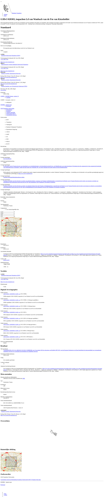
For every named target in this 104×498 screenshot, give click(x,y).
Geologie (8, 97)
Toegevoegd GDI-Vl (11, 113)
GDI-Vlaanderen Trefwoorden (7, 108)
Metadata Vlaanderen (17, 13)
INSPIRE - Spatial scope (6, 104)
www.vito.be (3, 90)
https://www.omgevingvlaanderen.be (9, 77)
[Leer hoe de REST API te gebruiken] (3, 496)
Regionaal (8, 106)
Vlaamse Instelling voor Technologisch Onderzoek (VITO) (14, 86)
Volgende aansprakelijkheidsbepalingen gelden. (14, 177)
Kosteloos (8, 111)
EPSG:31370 (6, 260)
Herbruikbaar (9, 109)
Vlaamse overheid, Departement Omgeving (11, 73)
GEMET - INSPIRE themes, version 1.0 (10, 96)
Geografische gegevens (11, 115)
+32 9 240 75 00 (4, 59)
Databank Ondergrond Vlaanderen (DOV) (10, 55)
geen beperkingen (7, 158)
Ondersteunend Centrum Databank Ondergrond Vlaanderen (14, 64)
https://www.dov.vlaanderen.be (7, 62)
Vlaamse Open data (10, 112)
